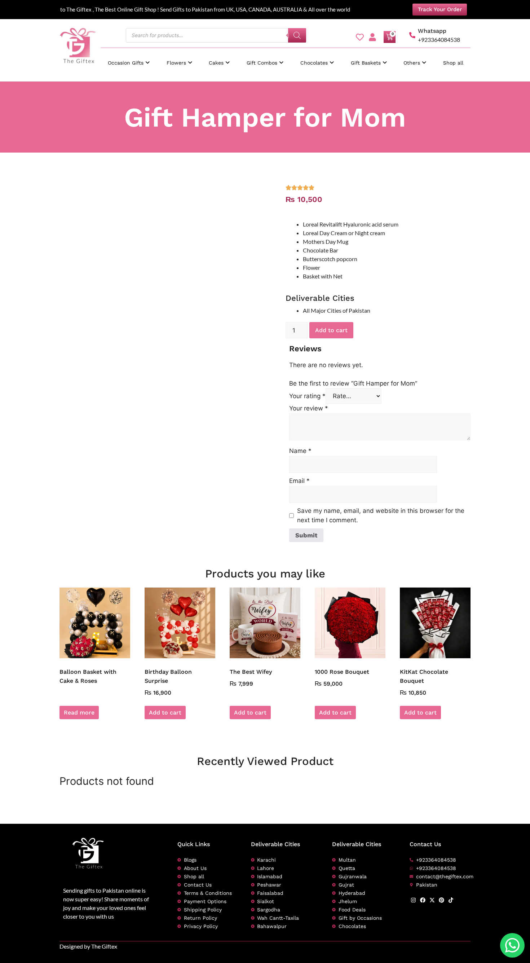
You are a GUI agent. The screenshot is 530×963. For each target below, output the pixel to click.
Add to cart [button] (165, 712)
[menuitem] (128, 59)
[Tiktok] (451, 900)
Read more (79, 712)
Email (299, 480)
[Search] (297, 35)
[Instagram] (413, 900)
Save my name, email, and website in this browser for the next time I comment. (380, 515)
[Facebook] (423, 900)
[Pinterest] (441, 900)
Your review (308, 408)
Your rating (307, 396)
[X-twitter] (432, 900)
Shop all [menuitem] (453, 63)
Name (300, 450)
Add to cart (331, 330)
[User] (372, 37)
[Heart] (360, 37)
